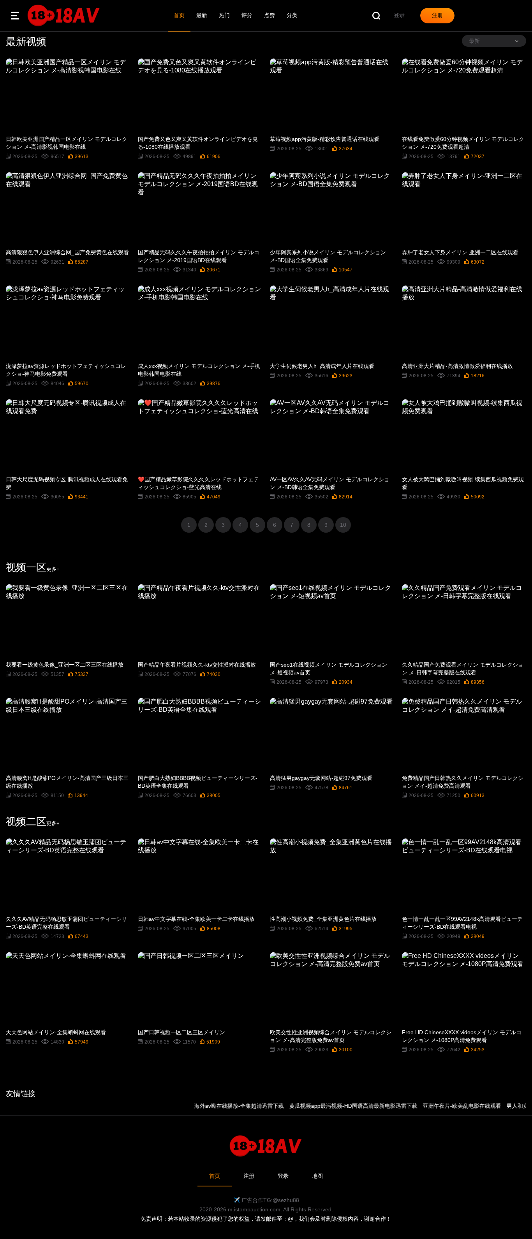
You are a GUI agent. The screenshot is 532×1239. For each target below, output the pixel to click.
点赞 (269, 15)
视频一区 (33, 567)
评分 (246, 15)
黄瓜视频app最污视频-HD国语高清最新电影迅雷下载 (336, 1106)
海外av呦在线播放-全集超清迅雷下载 (221, 1106)
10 (343, 525)
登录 (283, 1176)
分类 (292, 15)
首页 (179, 15)
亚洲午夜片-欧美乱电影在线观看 (444, 1106)
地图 (317, 1176)
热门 (224, 15)
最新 (201, 15)
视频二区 (33, 821)
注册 (248, 1176)
